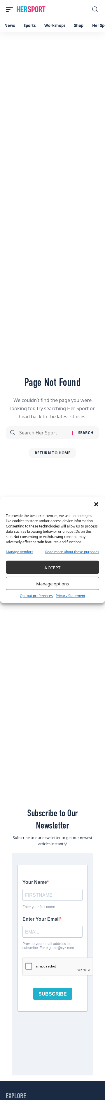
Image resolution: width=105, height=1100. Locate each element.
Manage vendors (19, 551)
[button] (96, 504)
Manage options (52, 583)
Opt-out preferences (36, 595)
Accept (52, 567)
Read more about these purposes (72, 551)
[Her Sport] (31, 9)
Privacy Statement (70, 595)
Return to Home (52, 453)
